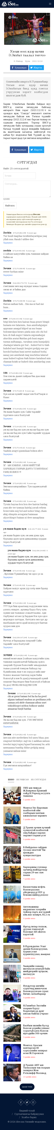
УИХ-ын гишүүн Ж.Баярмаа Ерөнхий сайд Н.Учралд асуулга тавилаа (36, 792)
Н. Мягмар (18, 61)
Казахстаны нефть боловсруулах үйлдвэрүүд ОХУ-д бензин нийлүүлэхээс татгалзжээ (35, 891)
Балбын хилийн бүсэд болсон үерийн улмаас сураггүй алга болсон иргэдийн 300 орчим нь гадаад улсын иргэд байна (36, 1029)
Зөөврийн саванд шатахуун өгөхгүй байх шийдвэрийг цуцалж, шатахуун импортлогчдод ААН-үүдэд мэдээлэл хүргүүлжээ (36, 970)
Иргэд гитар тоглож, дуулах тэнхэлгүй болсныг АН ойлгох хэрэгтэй (35, 930)
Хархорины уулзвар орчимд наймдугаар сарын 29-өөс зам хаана (35, 871)
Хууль (27, 61)
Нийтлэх (10, 205)
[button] (50, 4)
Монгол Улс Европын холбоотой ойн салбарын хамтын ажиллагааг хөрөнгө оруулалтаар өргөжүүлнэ (35, 812)
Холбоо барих (29, 1117)
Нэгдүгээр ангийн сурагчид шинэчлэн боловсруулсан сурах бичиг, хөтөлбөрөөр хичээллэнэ (35, 990)
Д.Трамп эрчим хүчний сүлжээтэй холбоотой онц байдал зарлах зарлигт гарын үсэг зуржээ (36, 831)
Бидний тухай (27, 1110)
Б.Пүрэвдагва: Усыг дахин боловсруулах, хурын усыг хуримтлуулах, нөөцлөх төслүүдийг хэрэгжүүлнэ (36, 950)
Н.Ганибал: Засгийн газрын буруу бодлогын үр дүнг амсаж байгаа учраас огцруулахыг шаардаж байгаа (36, 1009)
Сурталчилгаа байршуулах (29, 1114)
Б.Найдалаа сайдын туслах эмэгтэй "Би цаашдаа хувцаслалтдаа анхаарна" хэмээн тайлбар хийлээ (35, 851)
